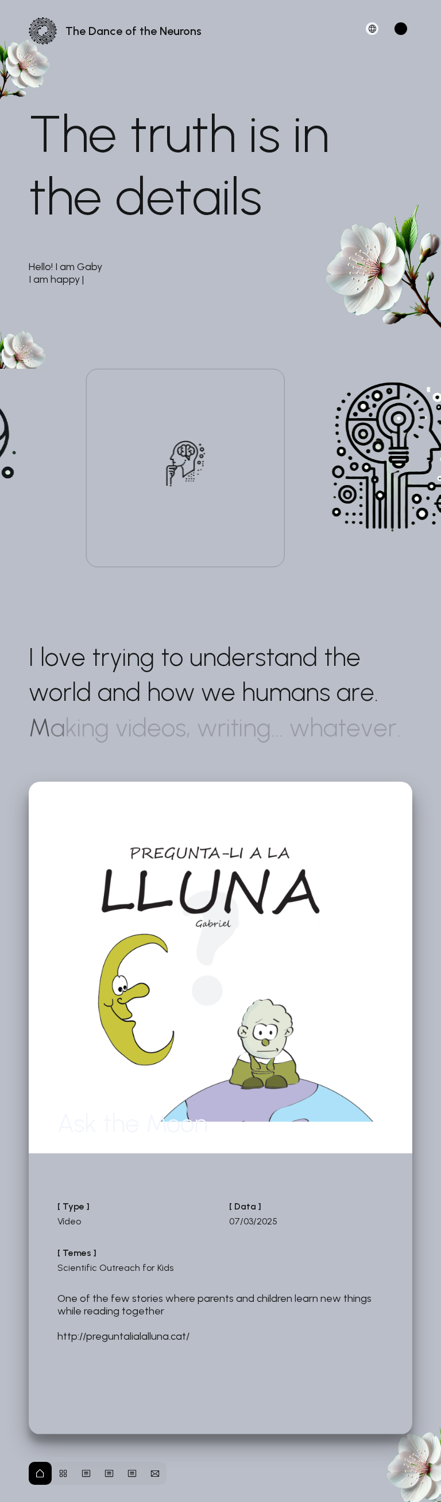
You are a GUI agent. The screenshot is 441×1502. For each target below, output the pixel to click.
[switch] (400, 28)
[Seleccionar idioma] (372, 28)
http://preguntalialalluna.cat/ (123, 1336)
